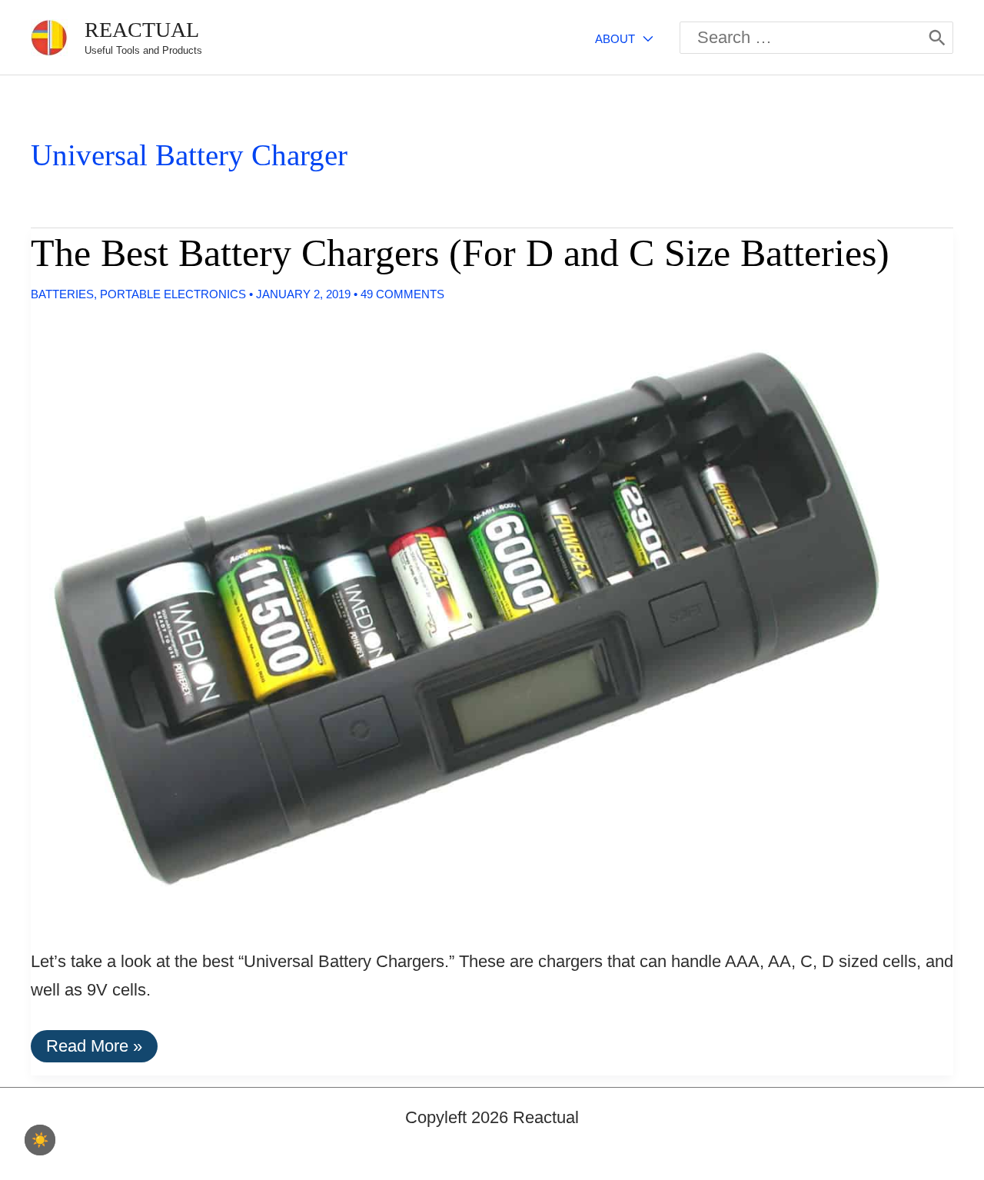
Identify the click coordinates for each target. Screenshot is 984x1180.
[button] (644, 39)
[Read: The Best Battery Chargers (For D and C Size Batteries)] (466, 617)
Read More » (93, 1048)
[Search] (937, 37)
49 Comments (402, 294)
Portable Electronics (173, 294)
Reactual (142, 30)
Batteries (62, 294)
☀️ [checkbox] (40, 1140)
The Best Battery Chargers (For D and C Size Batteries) (460, 252)
